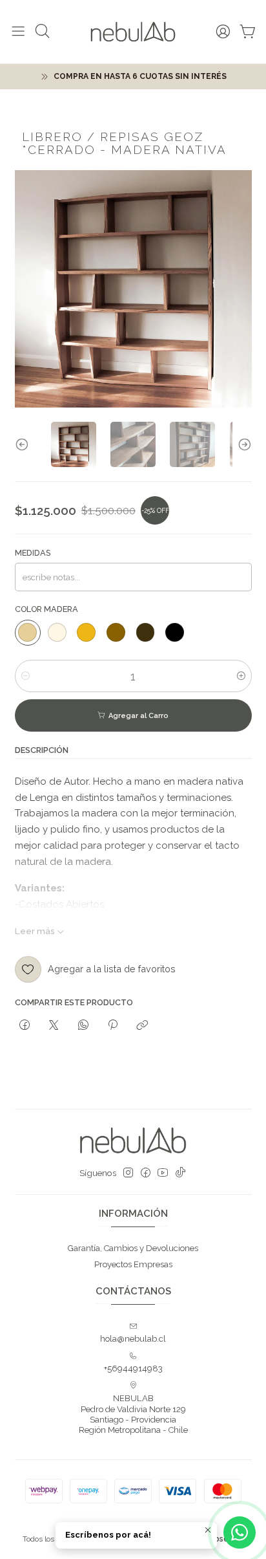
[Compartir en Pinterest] (112, 1025)
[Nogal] (115, 633)
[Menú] (18, 31)
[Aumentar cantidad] (241, 676)
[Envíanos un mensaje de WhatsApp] (239, 1532)
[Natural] (28, 633)
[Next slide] (242, 444)
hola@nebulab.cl (133, 1339)
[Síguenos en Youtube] (163, 1173)
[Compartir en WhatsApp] (83, 1025)
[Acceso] (223, 31)
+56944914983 (133, 1368)
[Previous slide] (24, 444)
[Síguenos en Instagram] (128, 1173)
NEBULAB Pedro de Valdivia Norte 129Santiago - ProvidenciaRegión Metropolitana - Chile (133, 1414)
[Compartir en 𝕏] (54, 1025)
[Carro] (247, 31)
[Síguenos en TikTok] (180, 1173)
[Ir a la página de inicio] (133, 31)
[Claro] (57, 633)
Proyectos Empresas (133, 1264)
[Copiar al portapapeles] (142, 1025)
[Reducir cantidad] (25, 676)
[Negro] (175, 633)
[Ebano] (145, 633)
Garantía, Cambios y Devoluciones (133, 1248)
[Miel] (86, 633)
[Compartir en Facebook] (25, 1025)
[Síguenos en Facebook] (145, 1173)
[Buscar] (42, 31)
